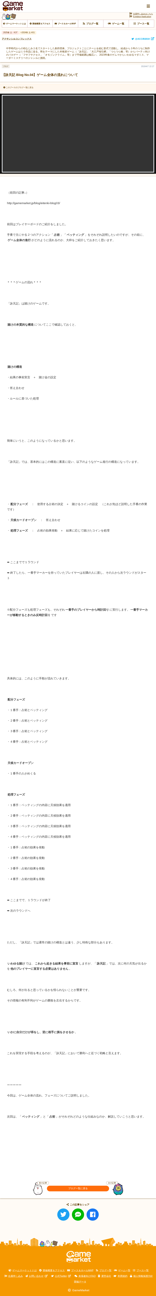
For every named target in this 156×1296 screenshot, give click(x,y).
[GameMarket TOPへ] (78, 1257)
